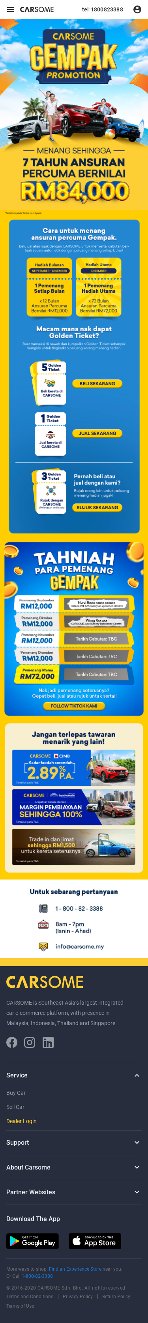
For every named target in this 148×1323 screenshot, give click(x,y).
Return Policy (116, 1296)
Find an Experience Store (76, 1269)
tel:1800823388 (102, 9)
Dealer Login (21, 1121)
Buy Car (16, 1093)
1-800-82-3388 (37, 1276)
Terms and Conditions (29, 1296)
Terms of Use (20, 1306)
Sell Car (15, 1107)
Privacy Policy (78, 1296)
